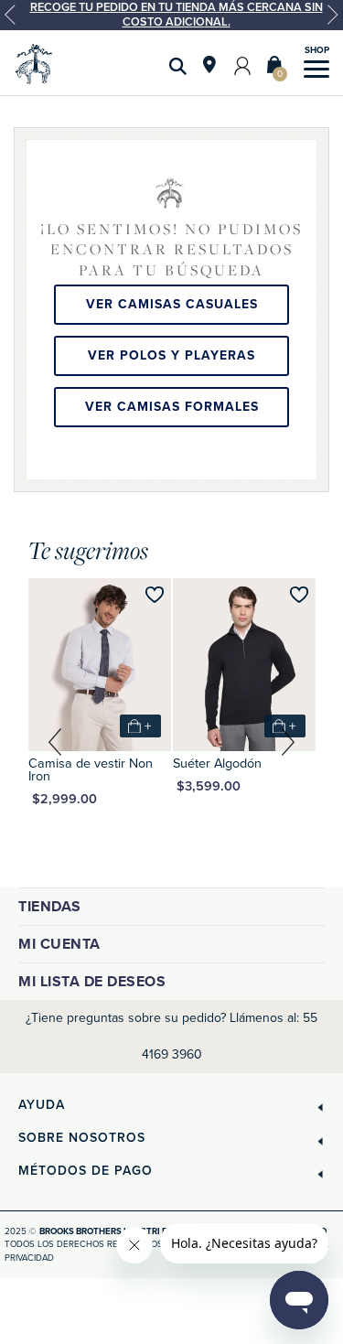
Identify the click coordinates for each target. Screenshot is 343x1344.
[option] (171, 15)
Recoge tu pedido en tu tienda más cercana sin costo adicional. (176, 14)
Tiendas (49, 907)
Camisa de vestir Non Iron (90, 770)
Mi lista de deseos (92, 982)
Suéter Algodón (217, 763)
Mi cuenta (59, 944)
